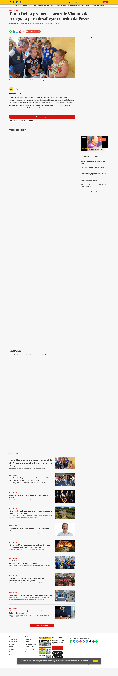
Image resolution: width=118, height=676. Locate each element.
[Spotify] (96, 641)
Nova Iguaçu (13, 10)
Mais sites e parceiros (30, 644)
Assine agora (57, 648)
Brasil (65, 6)
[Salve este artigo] (20, 31)
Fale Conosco (83, 664)
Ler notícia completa (42, 117)
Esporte (46, 6)
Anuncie (57, 664)
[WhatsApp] (71, 641)
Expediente (76, 664)
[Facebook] (74, 641)
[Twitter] (77, 641)
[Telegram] (87, 641)
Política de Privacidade (28, 652)
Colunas (52, 6)
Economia (59, 6)
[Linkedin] (93, 641)
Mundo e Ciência (72, 6)
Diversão (40, 6)
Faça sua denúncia (97, 2)
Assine (105, 2)
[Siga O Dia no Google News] (33, 31)
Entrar (72, 2)
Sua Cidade (81, 6)
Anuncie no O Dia (87, 2)
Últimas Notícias (22, 6)
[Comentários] (23, 31)
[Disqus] (42, 377)
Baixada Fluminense (27, 121)
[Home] (17, 3)
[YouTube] (84, 641)
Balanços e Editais (29, 646)
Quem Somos (91, 664)
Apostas (88, 6)
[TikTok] (90, 641)
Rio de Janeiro (33, 6)
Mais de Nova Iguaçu (42, 625)
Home (15, 6)
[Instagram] (80, 641)
